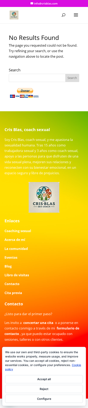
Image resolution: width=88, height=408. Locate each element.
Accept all (44, 379)
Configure (44, 398)
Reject (44, 389)
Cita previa (13, 293)
